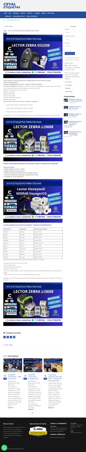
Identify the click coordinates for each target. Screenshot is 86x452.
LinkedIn (11, 337)
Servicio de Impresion (32, 16)
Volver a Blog (8, 26)
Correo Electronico (70, 36)
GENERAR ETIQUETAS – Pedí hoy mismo (14, 377)
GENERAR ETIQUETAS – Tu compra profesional (75, 100)
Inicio (5, 13)
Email (14, 337)
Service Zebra (50, 13)
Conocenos (16, 13)
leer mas (10, 407)
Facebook (4, 337)
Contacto (22, 13)
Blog (10, 13)
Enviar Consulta (70, 53)
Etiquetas (29, 13)
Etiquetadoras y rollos (19, 16)
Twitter (8, 337)
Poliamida (37, 13)
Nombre (67, 29)
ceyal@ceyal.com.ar (76, 432)
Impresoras (8, 16)
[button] (32, 413)
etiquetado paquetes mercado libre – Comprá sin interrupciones (55, 378)
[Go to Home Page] (4, 20)
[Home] (11, 5)
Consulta (67, 43)
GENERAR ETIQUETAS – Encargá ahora (33, 377)
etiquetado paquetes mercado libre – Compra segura (75, 133)
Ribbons (43, 13)
